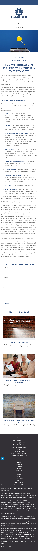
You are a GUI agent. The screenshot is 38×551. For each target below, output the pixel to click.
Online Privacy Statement (22, 541)
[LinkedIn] (18, 24)
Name (6, 267)
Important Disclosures (7, 541)
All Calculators (19, 482)
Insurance (19, 470)
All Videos (19, 480)
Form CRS (20, 485)
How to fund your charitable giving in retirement (19, 381)
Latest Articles (19, 478)
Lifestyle (19, 476)
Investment (19, 466)
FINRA (19, 530)
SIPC (24, 530)
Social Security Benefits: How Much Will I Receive (19, 421)
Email (6, 278)
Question (5, 288)
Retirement (19, 464)
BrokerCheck (5, 490)
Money (19, 474)
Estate (19, 468)
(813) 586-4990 (20, 27)
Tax (19, 472)
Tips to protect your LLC (19, 342)
